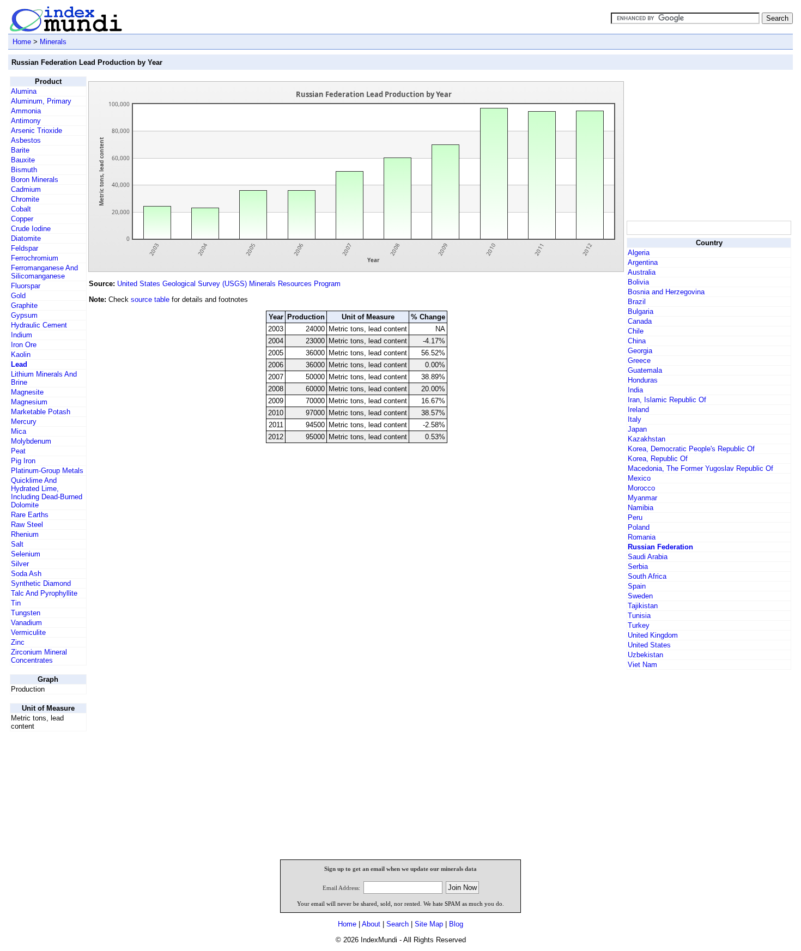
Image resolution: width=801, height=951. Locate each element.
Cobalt (21, 209)
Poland (639, 527)
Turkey (639, 625)
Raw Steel (27, 524)
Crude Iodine (31, 229)
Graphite (24, 305)
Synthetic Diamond (41, 583)
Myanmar (642, 498)
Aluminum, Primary (41, 101)
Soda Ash (26, 574)
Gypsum (24, 315)
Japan (637, 429)
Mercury (24, 421)
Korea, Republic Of (658, 459)
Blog (456, 924)
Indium (21, 335)
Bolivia (638, 282)
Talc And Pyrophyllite (44, 593)
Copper (22, 219)
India (635, 390)
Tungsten (25, 613)
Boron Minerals (34, 179)
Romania (642, 537)
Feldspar (24, 248)
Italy (634, 419)
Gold (18, 296)
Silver (20, 564)
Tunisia (639, 615)
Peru (635, 517)
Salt (17, 544)
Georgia (640, 351)
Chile (636, 331)
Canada (640, 321)
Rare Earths (29, 515)
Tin (16, 603)
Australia (642, 272)
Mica (18, 431)
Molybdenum (31, 441)
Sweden (640, 596)
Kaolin (21, 354)
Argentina (643, 262)
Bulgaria (640, 311)
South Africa (647, 576)
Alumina (24, 91)
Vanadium (26, 623)
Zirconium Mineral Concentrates (39, 656)
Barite (20, 150)
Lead (19, 364)
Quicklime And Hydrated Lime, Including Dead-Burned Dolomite (46, 492)
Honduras (643, 380)
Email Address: (341, 888)
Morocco (641, 488)
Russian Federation (660, 547)
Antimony (26, 121)
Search (397, 924)
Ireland (638, 409)
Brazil (637, 302)
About (371, 924)
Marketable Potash (40, 412)
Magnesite (27, 392)
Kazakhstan (646, 439)
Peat (18, 451)
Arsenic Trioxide (36, 130)
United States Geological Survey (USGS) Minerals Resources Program (229, 284)
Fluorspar (25, 286)
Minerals (53, 42)
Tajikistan (643, 606)
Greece (639, 360)
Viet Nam (642, 665)
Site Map (429, 924)
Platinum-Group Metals (47, 471)
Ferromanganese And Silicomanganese (44, 272)
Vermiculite (28, 632)
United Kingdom (653, 635)
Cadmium (26, 189)
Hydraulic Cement (39, 325)
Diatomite (26, 238)
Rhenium (25, 534)
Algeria (639, 253)
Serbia (638, 566)
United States (649, 645)
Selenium (25, 554)
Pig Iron (23, 461)
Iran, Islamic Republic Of (667, 400)
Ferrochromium (34, 258)
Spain (637, 586)
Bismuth (24, 170)
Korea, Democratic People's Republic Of (691, 449)
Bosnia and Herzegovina (666, 292)
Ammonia (26, 111)
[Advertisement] (708, 144)
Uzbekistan (645, 655)
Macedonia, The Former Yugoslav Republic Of (700, 468)
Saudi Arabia (648, 557)
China (637, 341)
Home (22, 42)
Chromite (25, 199)
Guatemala (645, 370)
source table (150, 299)
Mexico (639, 478)
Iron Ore (24, 345)
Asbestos (26, 140)
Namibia (640, 508)
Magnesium (29, 402)
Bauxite (23, 160)
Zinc (18, 642)
